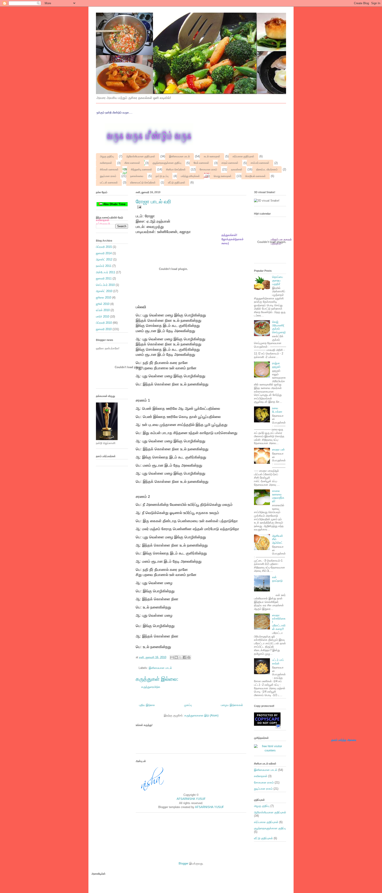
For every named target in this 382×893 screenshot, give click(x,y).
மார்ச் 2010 (102, 316)
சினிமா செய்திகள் (176, 169)
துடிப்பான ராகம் (108, 176)
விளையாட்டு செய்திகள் (143, 182)
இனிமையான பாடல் (179, 156)
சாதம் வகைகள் (230, 162)
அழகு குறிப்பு (107, 156)
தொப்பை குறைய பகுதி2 (277, 280)
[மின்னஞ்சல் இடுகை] (138, 206)
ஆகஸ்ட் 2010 (104, 291)
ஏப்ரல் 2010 (103, 310)
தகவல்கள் (236, 169)
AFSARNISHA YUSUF (191, 799)
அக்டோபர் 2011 (105, 272)
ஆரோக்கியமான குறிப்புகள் (140, 156)
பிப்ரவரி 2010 (104, 322)
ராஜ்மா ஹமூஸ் (276, 365)
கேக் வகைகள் (201, 162)
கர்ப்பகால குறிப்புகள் (243, 156)
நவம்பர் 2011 (103, 266)
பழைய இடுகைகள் (232, 705)
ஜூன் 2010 (102, 304)
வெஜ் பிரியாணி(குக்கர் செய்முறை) (278, 327)
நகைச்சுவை (136, 176)
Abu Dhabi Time (113, 204)
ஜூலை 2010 (103, 297)
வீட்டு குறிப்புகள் (176, 182)
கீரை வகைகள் (132, 162)
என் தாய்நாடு (277, 578)
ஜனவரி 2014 (104, 253)
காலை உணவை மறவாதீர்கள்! (278, 496)
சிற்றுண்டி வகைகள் (141, 169)
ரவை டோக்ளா (277, 409)
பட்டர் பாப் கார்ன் (278, 661)
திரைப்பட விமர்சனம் (267, 169)
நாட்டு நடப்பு (162, 176)
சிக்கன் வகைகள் (109, 169)
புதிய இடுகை (147, 705)
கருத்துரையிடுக (150, 687)
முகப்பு (188, 705)
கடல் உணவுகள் (212, 156)
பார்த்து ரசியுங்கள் (190, 176)
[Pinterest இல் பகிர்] (189, 657)
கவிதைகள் (106, 162)
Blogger (183, 863)
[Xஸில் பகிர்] (180, 657)
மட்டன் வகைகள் (109, 182)
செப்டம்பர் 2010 (105, 285)
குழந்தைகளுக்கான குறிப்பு (167, 162)
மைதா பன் (278, 449)
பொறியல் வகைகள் (255, 176)
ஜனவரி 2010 (104, 329)
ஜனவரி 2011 (104, 278)
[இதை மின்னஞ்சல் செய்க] (172, 657)
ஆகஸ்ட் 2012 (104, 259)
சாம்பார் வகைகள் (260, 162)
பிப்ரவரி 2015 (104, 246)
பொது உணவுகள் (222, 176)
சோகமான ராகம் (208, 169)
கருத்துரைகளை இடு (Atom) (201, 715)
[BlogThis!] (176, 657)
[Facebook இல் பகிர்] (184, 657)
